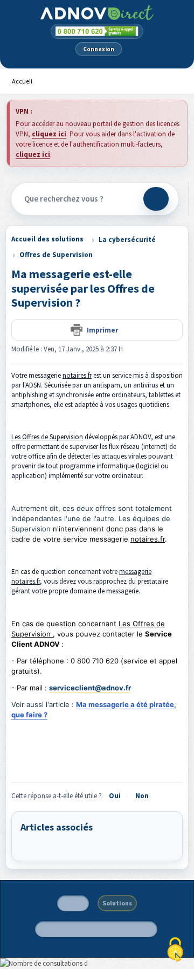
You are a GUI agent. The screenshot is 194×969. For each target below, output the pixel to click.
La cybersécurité (127, 239)
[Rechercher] (156, 199)
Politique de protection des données (96, 929)
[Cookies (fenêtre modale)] (175, 950)
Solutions (117, 903)
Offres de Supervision (56, 254)
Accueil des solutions (47, 239)
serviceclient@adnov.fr (90, 687)
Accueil (22, 81)
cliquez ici (49, 134)
